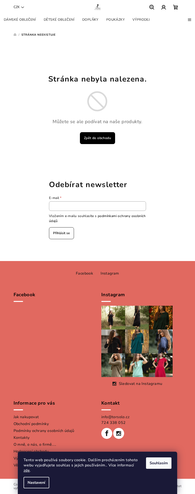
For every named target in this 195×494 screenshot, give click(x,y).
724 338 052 (113, 422)
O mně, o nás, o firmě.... (35, 444)
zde (27, 470)
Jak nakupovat (26, 417)
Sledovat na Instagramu (140, 383)
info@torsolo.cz (115, 417)
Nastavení (36, 482)
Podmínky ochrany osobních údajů (44, 430)
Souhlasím (159, 463)
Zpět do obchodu (97, 138)
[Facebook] (106, 433)
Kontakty (22, 437)
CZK (17, 7)
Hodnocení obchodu (31, 451)
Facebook (84, 273)
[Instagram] (118, 433)
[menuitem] (20, 19)
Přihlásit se (61, 233)
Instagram (110, 273)
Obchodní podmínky (31, 423)
